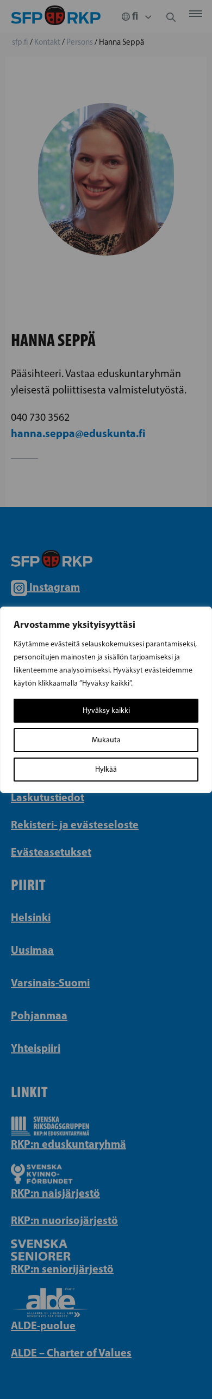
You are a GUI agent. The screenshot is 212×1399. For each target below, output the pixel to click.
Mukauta (106, 739)
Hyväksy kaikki (106, 710)
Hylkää (106, 769)
